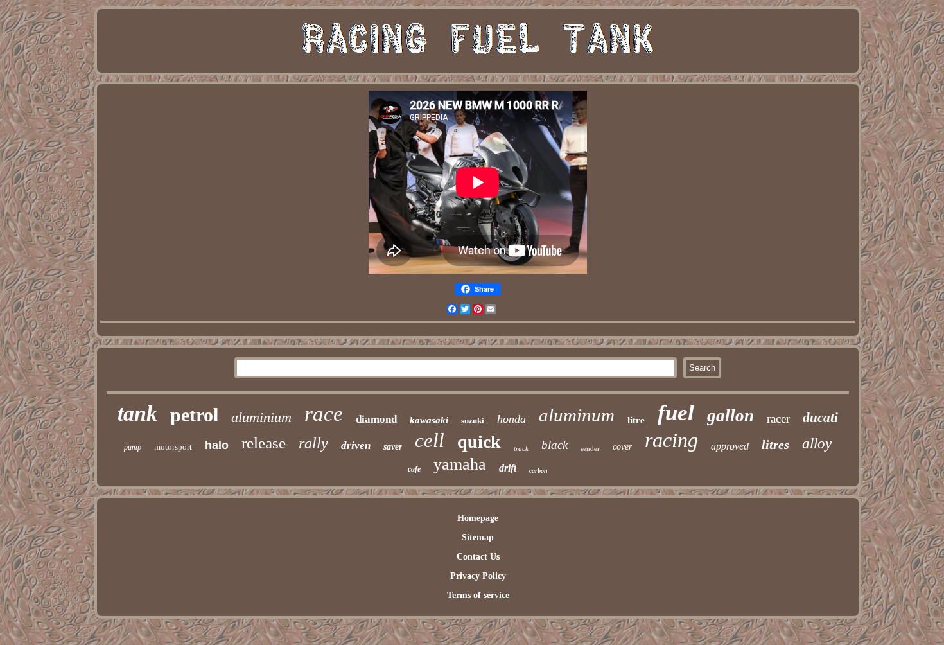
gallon (730, 415)
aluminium (261, 417)
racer (778, 418)
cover (622, 447)
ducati (820, 417)
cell (429, 440)
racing (671, 440)
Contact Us (478, 556)
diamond (376, 419)
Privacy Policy (478, 576)
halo (217, 445)
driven (356, 445)
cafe (414, 468)
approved (730, 446)
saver (392, 447)
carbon (538, 470)
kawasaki (429, 420)
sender (590, 448)
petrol (194, 414)
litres (775, 444)
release (263, 443)
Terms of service (478, 595)
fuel (676, 412)
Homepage (477, 518)
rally (313, 443)
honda (511, 418)
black (554, 445)
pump (132, 447)
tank (137, 413)
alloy (817, 444)
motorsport (173, 447)
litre (636, 420)
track (521, 448)
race (323, 413)
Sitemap (478, 537)
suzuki (472, 420)
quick (479, 442)
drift (507, 468)
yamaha (459, 464)
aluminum (577, 415)
